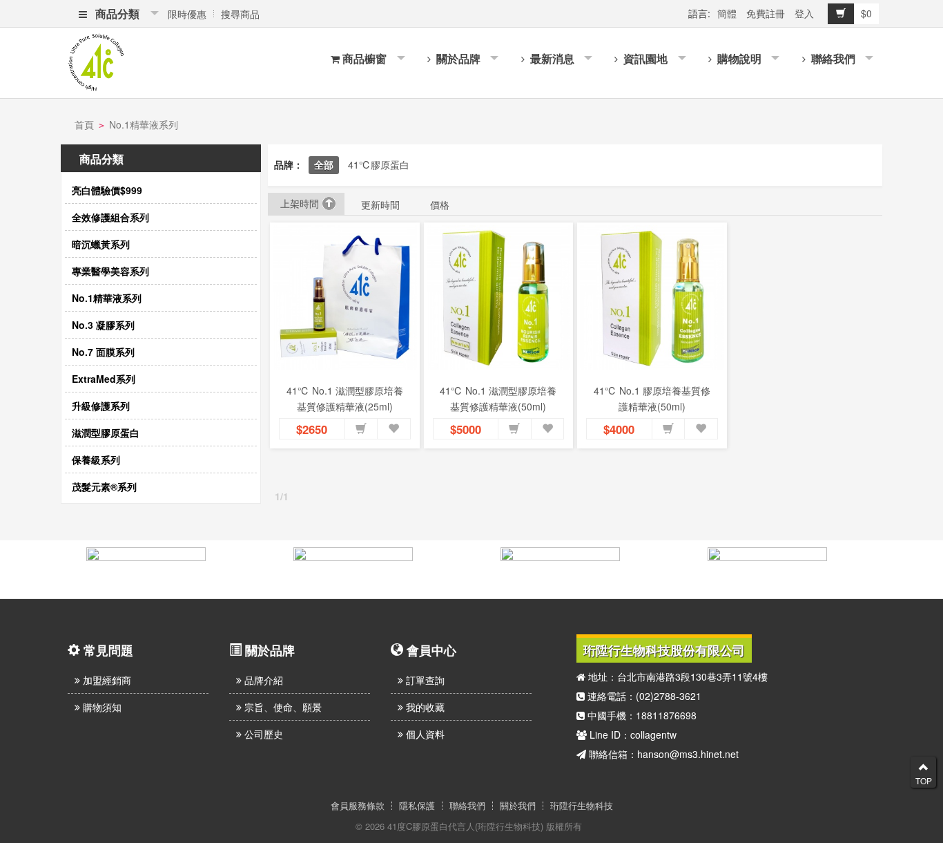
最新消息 (550, 58)
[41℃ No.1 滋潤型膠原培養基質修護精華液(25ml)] (345, 297)
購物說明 (737, 58)
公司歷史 (262, 734)
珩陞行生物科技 (581, 806)
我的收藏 (424, 707)
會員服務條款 (358, 806)
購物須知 (100, 707)
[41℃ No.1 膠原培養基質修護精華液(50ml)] (652, 297)
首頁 (84, 124)
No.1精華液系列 (143, 124)
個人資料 (424, 734)
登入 (804, 13)
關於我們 (518, 806)
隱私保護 (417, 806)
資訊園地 (644, 58)
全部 (323, 164)
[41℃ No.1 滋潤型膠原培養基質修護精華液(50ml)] (499, 297)
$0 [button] (866, 13)
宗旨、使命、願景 (282, 707)
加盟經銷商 (105, 680)
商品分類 (114, 13)
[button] (361, 429)
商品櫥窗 (364, 58)
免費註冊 (765, 13)
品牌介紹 (262, 680)
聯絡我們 (831, 58)
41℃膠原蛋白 (378, 164)
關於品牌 (457, 58)
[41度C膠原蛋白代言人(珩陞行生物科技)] (96, 61)
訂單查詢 (424, 680)
